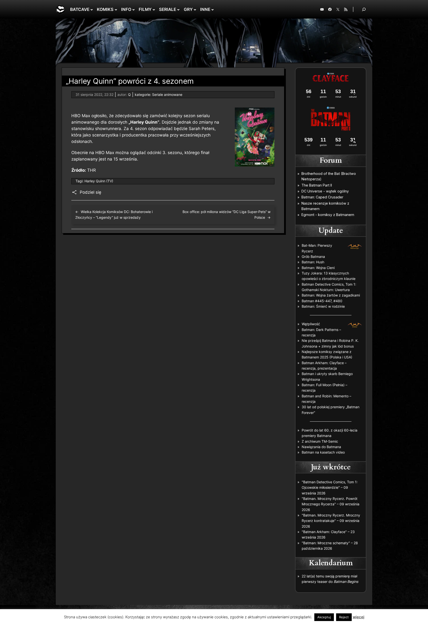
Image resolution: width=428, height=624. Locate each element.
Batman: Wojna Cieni (318, 268)
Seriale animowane (167, 94)
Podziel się (90, 192)
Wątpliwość (311, 324)
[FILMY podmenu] (154, 9)
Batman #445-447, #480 (322, 301)
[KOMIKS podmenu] (116, 9)
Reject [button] (344, 617)
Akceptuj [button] (324, 617)
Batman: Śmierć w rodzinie (323, 306)
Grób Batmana (313, 256)
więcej (358, 617)
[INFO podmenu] (133, 9)
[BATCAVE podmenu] (91, 9)
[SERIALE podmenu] (178, 9)
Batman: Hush (313, 262)
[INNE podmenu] (212, 9)
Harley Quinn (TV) (98, 181)
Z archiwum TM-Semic (320, 441)
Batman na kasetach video (323, 452)
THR (91, 170)
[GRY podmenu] (195, 9)
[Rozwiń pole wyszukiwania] (364, 9)
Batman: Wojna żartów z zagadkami (331, 295)
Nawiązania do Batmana (321, 447)
